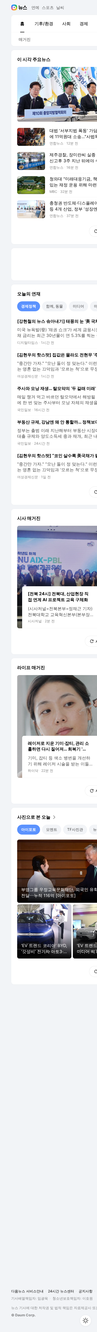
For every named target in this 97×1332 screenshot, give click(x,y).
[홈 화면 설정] (85, 1320)
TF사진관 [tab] (75, 829)
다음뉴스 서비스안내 (27, 1291)
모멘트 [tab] (51, 829)
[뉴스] (22, 7)
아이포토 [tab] (28, 829)
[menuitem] (22, 24)
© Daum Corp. (23, 1315)
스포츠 (48, 7)
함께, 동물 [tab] (54, 306)
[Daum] (14, 7)
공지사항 (86, 1291)
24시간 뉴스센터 (61, 1291)
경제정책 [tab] (28, 306)
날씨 (60, 7)
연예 (35, 7)
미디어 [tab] (78, 306)
